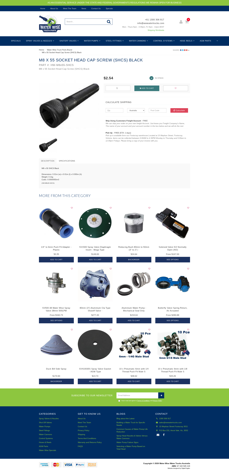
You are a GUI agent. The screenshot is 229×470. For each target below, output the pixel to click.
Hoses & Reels (45, 442)
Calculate (180, 110)
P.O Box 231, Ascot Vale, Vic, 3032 (173, 430)
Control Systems (163, 41)
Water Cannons (138, 41)
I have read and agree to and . (141, 400)
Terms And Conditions (87, 438)
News (83, 8)
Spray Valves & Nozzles (39, 41)
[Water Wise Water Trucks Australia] (50, 24)
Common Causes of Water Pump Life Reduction (132, 430)
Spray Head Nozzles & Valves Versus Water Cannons (131, 437)
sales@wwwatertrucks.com (170, 422)
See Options (173, 260)
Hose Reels (186, 41)
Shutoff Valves (68, 41)
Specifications (67, 161)
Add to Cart (147, 88)
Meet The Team (69, 8)
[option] (69, 105)
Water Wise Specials (47, 450)
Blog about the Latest (125, 418)
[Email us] (158, 435)
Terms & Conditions (143, 400)
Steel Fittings (114, 41)
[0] (187, 22)
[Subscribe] (161, 395)
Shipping (81, 434)
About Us (54, 8)
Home (42, 8)
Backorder (134, 260)
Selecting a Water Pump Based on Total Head (130, 447)
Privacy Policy (157, 400)
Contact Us (96, 8)
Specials (109, 8)
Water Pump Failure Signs (127, 442)
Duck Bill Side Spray (56, 369)
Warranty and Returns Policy (90, 442)
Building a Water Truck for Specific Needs (130, 423)
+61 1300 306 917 (154, 20)
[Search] (108, 22)
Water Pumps (91, 41)
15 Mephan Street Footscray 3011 (173, 426)
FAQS (80, 446)
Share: (176, 50)
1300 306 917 (165, 418)
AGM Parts (205, 41)
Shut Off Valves (45, 422)
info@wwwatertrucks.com (150, 23)
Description (47, 161)
